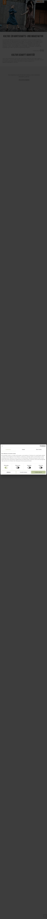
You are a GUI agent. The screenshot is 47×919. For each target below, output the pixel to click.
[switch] (17, 468)
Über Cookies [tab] (39, 449)
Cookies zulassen (38, 472)
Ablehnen (8, 472)
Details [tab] (23, 449)
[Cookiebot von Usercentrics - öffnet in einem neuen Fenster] (41, 446)
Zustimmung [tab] (8, 449)
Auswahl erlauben (23, 472)
